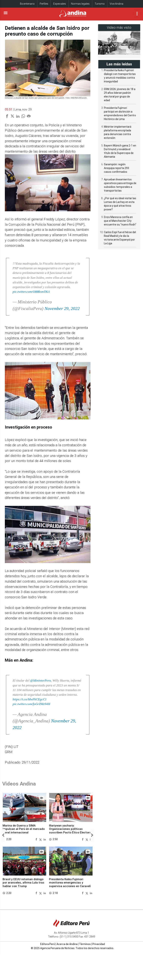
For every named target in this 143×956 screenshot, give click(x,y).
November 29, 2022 (62, 308)
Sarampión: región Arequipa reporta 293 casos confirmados (116, 168)
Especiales (59, 3)
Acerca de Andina (67, 944)
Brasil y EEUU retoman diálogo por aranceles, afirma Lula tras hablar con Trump (23, 883)
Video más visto (119, 27)
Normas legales (80, 3)
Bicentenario (27, 3)
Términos (85, 944)
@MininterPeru (40, 680)
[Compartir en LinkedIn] (44, 839)
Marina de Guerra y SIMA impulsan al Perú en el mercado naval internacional (24, 829)
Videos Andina (19, 784)
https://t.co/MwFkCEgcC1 (30, 699)
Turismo (100, 3)
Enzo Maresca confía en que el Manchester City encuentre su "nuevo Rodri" (120, 221)
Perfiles (44, 3)
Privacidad (98, 944)
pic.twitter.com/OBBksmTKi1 (31, 291)
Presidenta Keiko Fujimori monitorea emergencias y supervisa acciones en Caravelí (70, 883)
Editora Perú (47, 944)
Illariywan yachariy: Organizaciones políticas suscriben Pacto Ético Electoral (70, 829)
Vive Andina (116, 3)
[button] (3, 835)
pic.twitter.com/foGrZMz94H (31, 704)
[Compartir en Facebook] (37, 839)
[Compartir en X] (41, 839)
